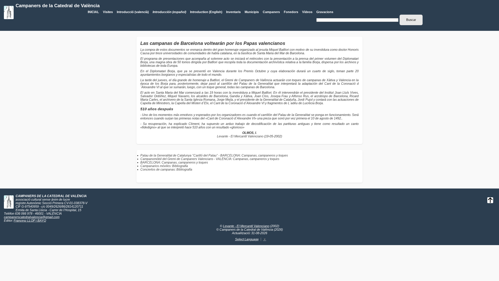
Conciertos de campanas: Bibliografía (166, 169)
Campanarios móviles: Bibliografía (164, 166)
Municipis (252, 12)
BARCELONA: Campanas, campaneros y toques (174, 162)
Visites (108, 12)
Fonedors (291, 12)
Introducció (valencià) (133, 12)
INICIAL (93, 12)
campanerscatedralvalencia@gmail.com (31, 217)
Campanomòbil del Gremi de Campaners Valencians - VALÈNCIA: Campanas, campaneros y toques (209, 159)
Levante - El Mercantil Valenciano (240, 136)
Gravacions (324, 12)
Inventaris (233, 12)
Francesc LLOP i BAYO (30, 220)
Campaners (271, 12)
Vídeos (307, 12)
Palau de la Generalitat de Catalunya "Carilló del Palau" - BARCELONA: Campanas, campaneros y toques (214, 155)
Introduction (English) (206, 12)
